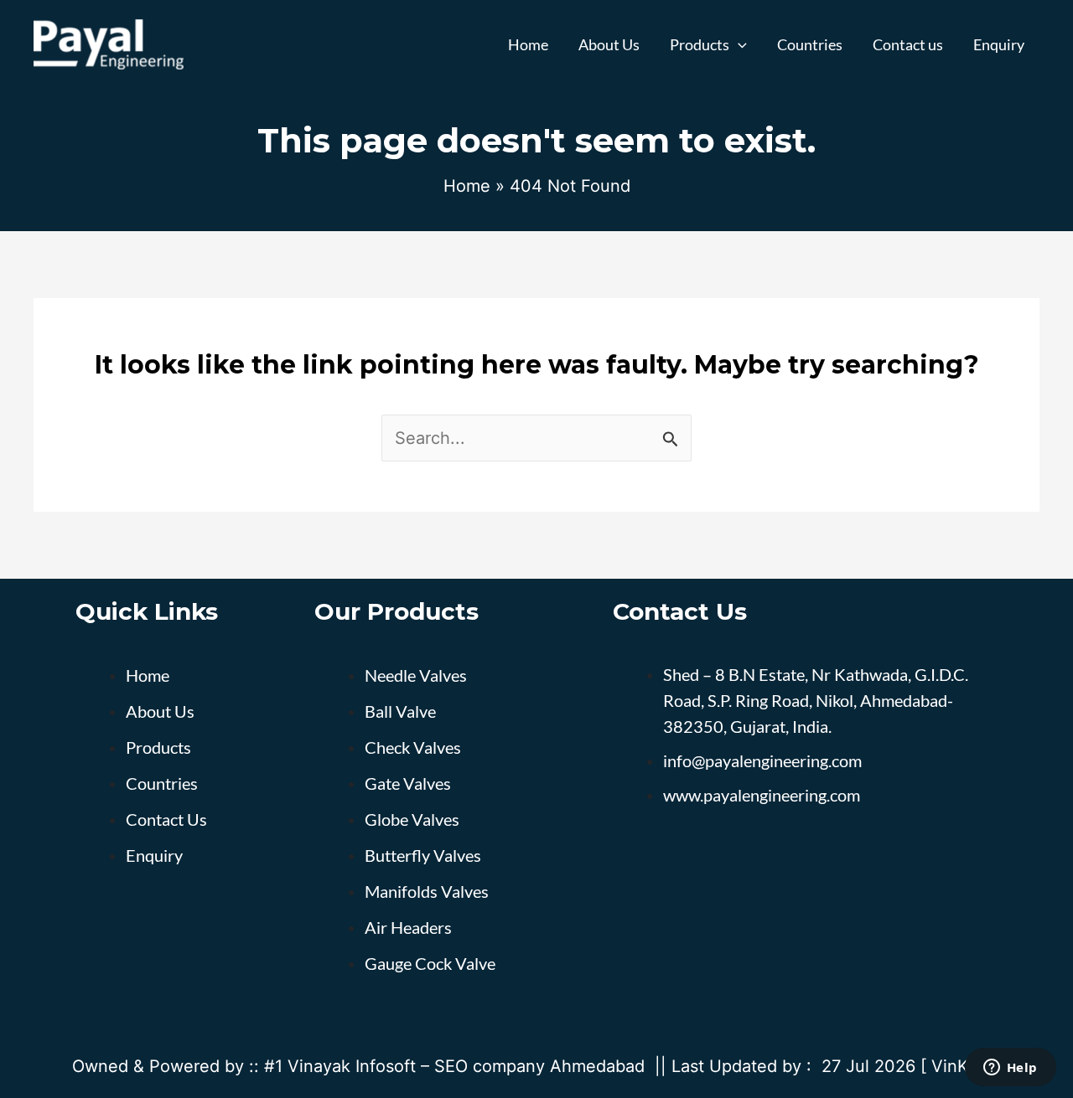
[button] (738, 44)
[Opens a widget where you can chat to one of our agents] (1010, 1069)
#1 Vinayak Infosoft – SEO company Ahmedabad (454, 1066)
